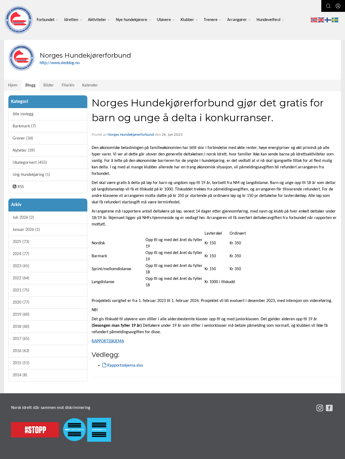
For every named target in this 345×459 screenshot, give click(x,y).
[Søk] (328, 6)
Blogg (30, 85)
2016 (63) (21, 351)
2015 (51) (21, 363)
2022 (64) (21, 278)
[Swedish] (335, 20)
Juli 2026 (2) (23, 217)
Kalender (90, 85)
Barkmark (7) (24, 126)
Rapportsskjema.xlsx (124, 365)
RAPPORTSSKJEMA (108, 341)
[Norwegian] (314, 20)
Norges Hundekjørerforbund (131, 135)
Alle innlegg (23, 114)
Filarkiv (68, 85)
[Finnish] (328, 20)
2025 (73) (21, 242)
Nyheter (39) (24, 150)
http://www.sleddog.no (60, 63)
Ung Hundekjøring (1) (31, 175)
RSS (20, 187)
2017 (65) (21, 339)
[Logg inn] (338, 6)
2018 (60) (21, 327)
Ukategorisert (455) (30, 163)
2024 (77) (21, 254)
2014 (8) (20, 375)
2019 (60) (21, 314)
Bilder (48, 85)
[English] (321, 20)
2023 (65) (21, 266)
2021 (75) (21, 290)
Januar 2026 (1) (26, 230)
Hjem (13, 85)
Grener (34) (23, 138)
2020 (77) (21, 302)
